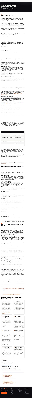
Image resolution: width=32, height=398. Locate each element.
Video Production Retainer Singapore (7, 375)
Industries (12, 391)
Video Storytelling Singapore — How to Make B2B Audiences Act (11, 374)
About (11, 394)
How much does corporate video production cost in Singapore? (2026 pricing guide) (13, 288)
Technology (19, 389)
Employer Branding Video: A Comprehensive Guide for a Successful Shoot (12, 369)
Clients (25, 391)
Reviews (25, 390)
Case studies (26, 389)
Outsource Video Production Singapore (7, 381)
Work (11, 389)
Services (12, 390)
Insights (12, 393)
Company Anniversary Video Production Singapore (9, 382)
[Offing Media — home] (5, 388)
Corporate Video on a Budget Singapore (8, 377)
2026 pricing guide (3, 163)
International (12, 392)
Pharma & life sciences (20, 390)
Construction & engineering (19, 391)
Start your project (27, 393)
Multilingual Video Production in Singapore (8, 383)
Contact (25, 392)
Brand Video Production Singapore (7, 376)
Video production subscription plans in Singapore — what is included (11, 294)
